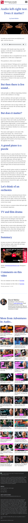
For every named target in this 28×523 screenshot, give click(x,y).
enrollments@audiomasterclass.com (13, 496)
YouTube (22, 280)
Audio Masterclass (18, 303)
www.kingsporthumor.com (12, 265)
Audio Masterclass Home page (7, 488)
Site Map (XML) (4, 491)
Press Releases (4, 490)
